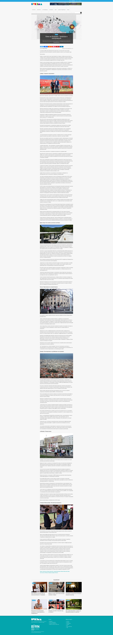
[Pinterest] (58, 46)
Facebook (71, 0)
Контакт (43, 622)
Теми (68, 9)
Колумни (51, 9)
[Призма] (37, 4)
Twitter (70, 0)
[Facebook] (46, 46)
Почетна (33, 9)
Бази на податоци (61, 9)
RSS (74, 0)
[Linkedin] (61, 46)
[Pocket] (54, 46)
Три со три (33, 600)
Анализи (56, 34)
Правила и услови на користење (54, 624)
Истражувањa (45, 9)
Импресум (50, 621)
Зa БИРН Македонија (52, 622)
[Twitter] (42, 46)
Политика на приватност (53, 623)
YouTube (73, 0)
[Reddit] (50, 46)
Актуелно (39, 9)
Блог (56, 9)
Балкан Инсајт (44, 48)
